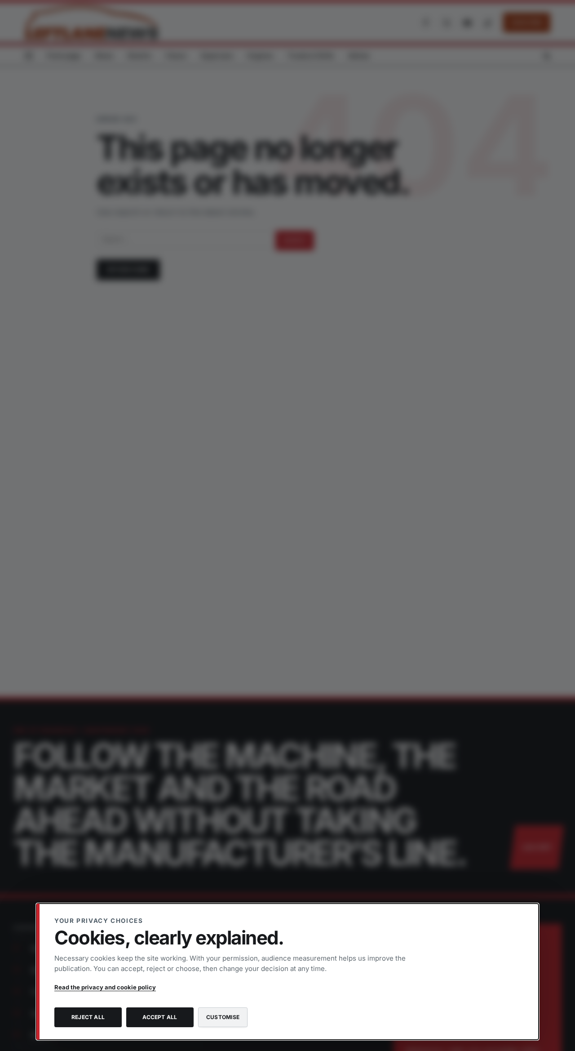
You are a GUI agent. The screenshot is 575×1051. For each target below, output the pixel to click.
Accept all (159, 1017)
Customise (222, 1017)
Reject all (88, 1017)
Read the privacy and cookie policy (105, 987)
